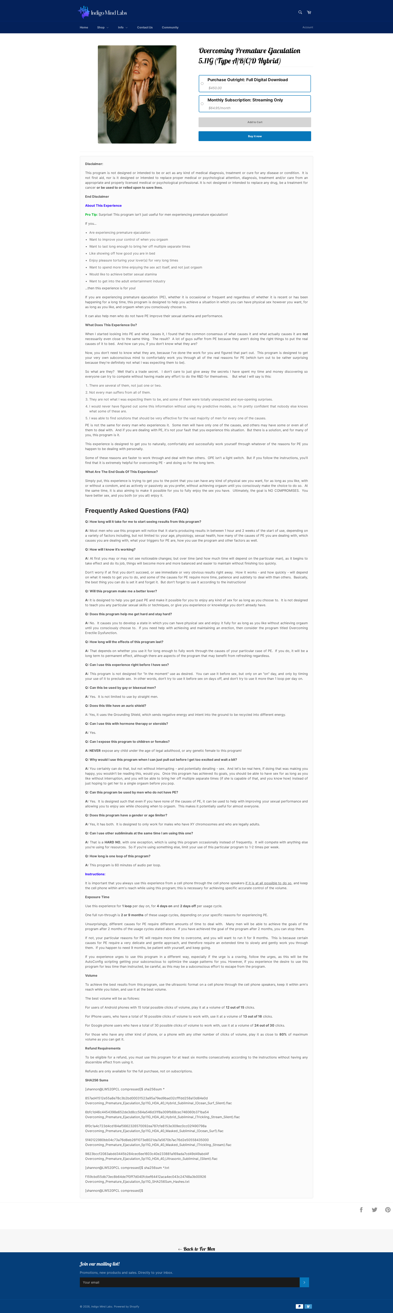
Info (121, 27)
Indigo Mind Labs (101, 1306)
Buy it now (255, 136)
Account (308, 27)
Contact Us (145, 27)
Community (170, 27)
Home (84, 27)
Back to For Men (198, 1249)
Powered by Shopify (126, 1306)
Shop (101, 27)
